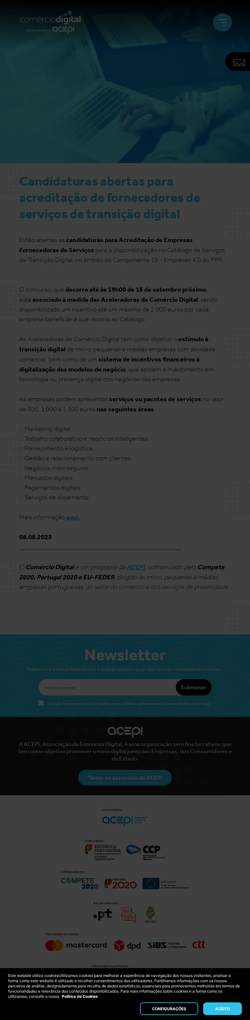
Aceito (222, 1008)
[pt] (50, 22)
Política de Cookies (80, 996)
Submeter (194, 687)
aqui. (73, 517)
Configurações (169, 1008)
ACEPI (136, 567)
